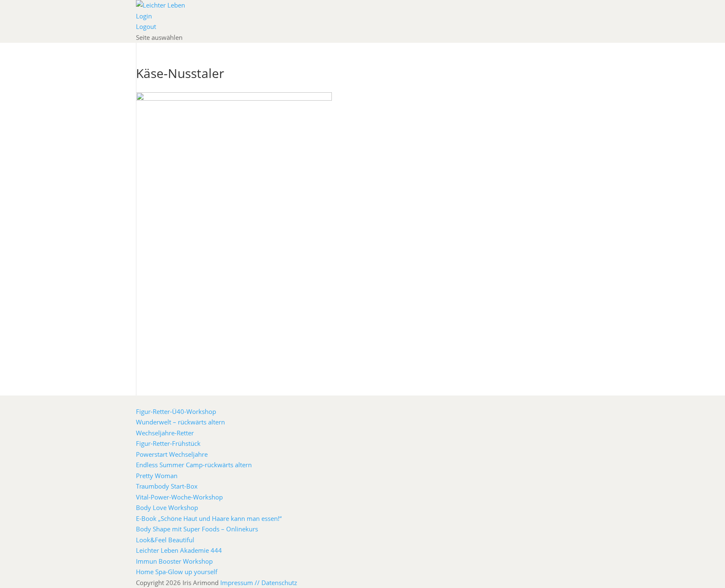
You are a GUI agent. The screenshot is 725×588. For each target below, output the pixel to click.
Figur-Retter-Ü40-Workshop (176, 411)
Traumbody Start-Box (167, 486)
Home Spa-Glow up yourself (176, 571)
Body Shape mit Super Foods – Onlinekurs (197, 529)
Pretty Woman (156, 475)
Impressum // (240, 582)
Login (144, 16)
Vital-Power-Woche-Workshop (179, 497)
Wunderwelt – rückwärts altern (180, 422)
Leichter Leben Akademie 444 (179, 550)
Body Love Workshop (167, 507)
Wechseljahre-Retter (165, 433)
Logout (146, 26)
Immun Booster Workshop (174, 561)
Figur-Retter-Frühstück (168, 443)
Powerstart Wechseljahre (172, 454)
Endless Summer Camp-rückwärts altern (194, 465)
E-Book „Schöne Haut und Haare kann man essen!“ (209, 518)
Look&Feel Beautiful (165, 540)
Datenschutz (279, 582)
